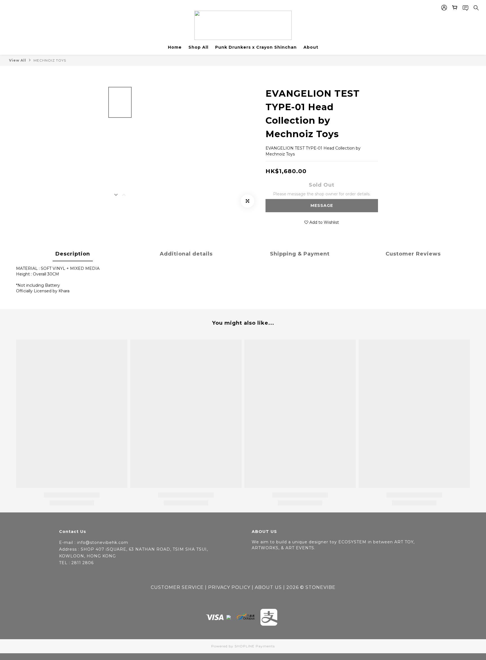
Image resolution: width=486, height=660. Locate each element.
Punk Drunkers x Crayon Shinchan (256, 47)
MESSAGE (321, 205)
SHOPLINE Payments (255, 646)
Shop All (198, 47)
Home (175, 47)
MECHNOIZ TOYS (49, 60)
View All (17, 60)
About (310, 47)
